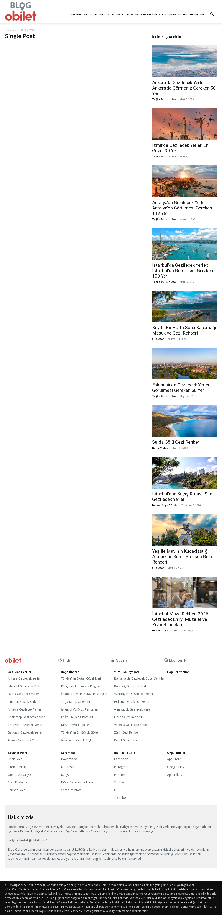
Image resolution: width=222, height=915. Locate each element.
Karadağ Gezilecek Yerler (131, 686)
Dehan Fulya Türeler (165, 505)
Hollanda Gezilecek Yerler (131, 701)
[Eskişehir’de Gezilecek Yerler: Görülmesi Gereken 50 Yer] (184, 363)
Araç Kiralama (17, 782)
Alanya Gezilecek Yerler (24, 740)
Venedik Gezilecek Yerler (131, 725)
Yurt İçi (88, 14)
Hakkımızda (69, 759)
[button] (212, 15)
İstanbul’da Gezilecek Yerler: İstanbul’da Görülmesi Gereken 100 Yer (182, 271)
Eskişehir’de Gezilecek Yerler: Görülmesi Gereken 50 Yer (181, 387)
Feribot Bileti (17, 790)
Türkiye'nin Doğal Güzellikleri (81, 678)
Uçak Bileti (15, 759)
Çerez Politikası (71, 790)
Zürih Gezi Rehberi (127, 732)
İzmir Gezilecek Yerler (23, 701)
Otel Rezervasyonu (21, 775)
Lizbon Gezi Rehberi (128, 717)
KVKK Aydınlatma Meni (77, 782)
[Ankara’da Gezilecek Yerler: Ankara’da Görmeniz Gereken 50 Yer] (184, 61)
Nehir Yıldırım (161, 447)
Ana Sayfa (11, 29)
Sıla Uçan (158, 338)
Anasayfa (75, 14)
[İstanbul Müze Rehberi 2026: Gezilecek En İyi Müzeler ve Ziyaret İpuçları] (184, 592)
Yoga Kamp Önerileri (75, 701)
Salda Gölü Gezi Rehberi (176, 442)
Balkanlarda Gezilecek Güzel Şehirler (139, 678)
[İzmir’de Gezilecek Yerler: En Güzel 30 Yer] (184, 124)
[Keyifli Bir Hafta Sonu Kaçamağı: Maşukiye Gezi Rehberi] (184, 306)
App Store (174, 759)
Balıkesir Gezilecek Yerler (25, 732)
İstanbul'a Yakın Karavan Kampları (84, 694)
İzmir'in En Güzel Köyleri (77, 740)
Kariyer (66, 775)
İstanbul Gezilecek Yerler (25, 686)
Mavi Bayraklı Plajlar (75, 725)
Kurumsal (67, 767)
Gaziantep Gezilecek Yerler (26, 717)
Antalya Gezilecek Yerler (24, 709)
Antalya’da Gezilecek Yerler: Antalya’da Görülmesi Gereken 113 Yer (182, 208)
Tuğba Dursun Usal (164, 99)
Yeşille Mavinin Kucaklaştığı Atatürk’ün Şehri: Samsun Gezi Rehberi (182, 557)
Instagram (121, 767)
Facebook (121, 759)
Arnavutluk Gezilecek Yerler (133, 709)
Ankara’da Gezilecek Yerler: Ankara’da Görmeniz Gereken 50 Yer (184, 88)
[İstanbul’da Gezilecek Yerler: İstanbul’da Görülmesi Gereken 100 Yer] (184, 244)
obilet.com (197, 14)
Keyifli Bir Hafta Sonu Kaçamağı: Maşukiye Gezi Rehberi (184, 330)
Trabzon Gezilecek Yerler (25, 725)
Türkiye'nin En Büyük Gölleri (80, 732)
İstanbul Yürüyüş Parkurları (79, 709)
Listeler (170, 14)
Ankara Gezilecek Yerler (24, 678)
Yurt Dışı (104, 14)
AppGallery (174, 775)
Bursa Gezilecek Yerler (23, 694)
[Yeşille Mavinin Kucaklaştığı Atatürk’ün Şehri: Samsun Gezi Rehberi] (184, 530)
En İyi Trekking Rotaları (77, 717)
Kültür (183, 14)
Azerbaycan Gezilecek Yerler (133, 694)
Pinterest (120, 775)
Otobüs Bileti (17, 767)
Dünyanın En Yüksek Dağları (80, 686)
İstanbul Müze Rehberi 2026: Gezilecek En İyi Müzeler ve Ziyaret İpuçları (180, 619)
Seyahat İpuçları (152, 14)
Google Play (175, 767)
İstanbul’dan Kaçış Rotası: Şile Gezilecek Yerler (182, 496)
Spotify (119, 782)
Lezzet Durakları (127, 14)
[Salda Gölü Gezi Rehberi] (184, 421)
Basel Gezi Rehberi (127, 740)
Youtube (120, 798)
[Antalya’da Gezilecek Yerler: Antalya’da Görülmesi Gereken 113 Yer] (184, 181)
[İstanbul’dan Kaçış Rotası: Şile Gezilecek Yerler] (184, 473)
